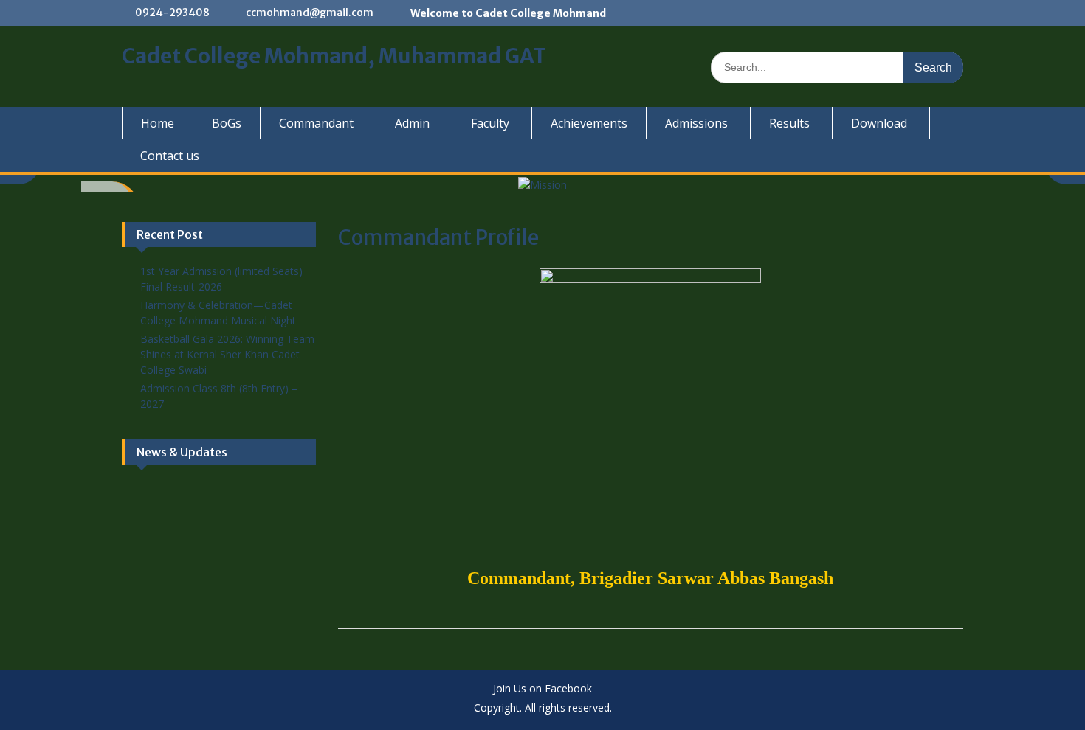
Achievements (589, 123)
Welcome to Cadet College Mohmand (508, 13)
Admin (412, 123)
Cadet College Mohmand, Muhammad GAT (334, 56)
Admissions (696, 123)
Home (157, 123)
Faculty (490, 123)
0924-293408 (172, 12)
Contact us (169, 155)
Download (879, 123)
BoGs (226, 123)
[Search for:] (837, 67)
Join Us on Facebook (542, 689)
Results (789, 123)
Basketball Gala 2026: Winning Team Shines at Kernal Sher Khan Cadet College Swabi (227, 354)
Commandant (316, 123)
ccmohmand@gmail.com (309, 12)
